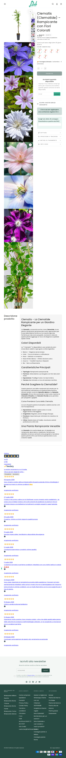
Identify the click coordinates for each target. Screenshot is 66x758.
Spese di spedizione (51, 37)
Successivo (16, 474)
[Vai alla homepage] (33, 4)
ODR (20, 719)
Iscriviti (45, 670)
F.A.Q (20, 716)
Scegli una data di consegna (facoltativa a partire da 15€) (48, 120)
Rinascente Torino (10, 711)
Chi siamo (22, 713)
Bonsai (51, 695)
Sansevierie (52, 713)
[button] (53, 4)
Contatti (22, 700)
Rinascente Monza (10, 714)
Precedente (8, 474)
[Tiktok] (36, 682)
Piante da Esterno (55, 703)
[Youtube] (39, 682)
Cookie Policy (23, 706)
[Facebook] (33, 682)
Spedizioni (22, 698)
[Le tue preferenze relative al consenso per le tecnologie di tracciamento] (1, 568)
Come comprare (24, 695)
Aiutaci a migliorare (40, 695)
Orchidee (52, 700)
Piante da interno (54, 698)
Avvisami (57, 94)
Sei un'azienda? (39, 713)
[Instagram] (30, 682)
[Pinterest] (26, 682)
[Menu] (5, 4)
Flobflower (11, 748)
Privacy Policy (31, 675)
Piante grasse (53, 711)
